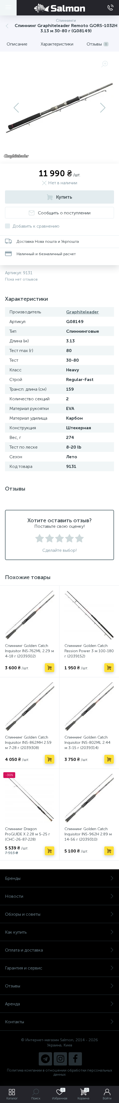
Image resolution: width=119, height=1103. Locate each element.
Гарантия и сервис (23, 968)
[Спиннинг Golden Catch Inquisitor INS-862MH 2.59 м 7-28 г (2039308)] (29, 706)
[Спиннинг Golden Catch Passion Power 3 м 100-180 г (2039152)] (89, 615)
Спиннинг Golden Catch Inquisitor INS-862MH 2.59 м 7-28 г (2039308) (28, 742)
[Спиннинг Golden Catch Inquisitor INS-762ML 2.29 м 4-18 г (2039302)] (29, 615)
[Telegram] (45, 1058)
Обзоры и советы (22, 914)
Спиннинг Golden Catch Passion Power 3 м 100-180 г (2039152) (89, 651)
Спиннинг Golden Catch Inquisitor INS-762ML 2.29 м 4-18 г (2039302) (29, 651)
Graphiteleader (82, 312)
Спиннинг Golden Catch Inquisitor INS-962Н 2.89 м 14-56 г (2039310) (88, 834)
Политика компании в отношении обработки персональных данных (59, 1072)
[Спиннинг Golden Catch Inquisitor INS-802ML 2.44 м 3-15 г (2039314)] (89, 706)
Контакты (14, 1021)
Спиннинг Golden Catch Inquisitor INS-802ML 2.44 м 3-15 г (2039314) (87, 742)
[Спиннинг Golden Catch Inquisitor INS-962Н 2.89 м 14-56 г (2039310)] (89, 798)
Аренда (12, 1003)
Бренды (12, 878)
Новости (14, 896)
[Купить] (49, 667)
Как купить (16, 932)
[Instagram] (60, 1058)
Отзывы (12, 986)
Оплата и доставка (24, 950)
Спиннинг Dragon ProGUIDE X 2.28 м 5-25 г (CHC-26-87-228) (27, 834)
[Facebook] (75, 1058)
